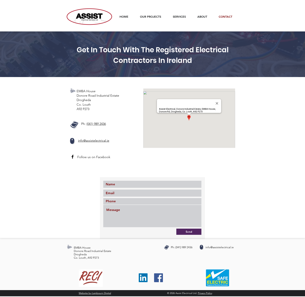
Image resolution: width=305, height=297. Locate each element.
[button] (182, 17)
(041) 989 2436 (96, 124)
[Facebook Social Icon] (158, 277)
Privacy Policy (205, 293)
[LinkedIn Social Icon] (143, 277)
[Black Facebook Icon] (72, 156)
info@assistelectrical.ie (219, 247)
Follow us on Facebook (93, 157)
